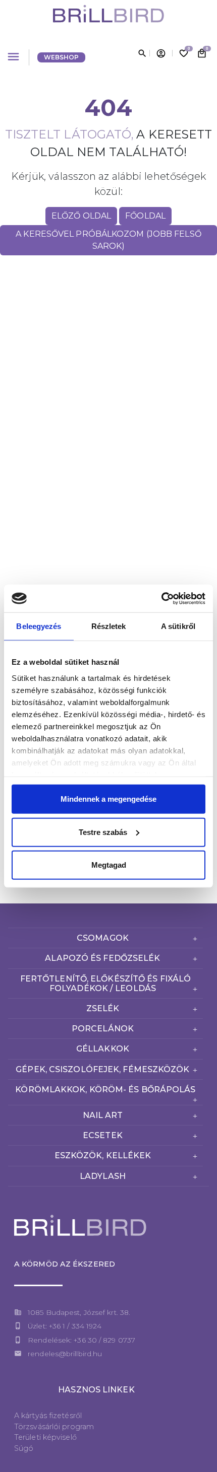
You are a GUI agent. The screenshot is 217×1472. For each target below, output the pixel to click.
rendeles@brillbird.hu (65, 1354)
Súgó (23, 1448)
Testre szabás (103, 831)
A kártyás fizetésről (48, 1415)
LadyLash (103, 1176)
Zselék (103, 1008)
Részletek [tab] (108, 626)
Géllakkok (102, 1049)
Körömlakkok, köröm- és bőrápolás (105, 1089)
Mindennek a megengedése (108, 799)
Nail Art (103, 1115)
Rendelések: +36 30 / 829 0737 (81, 1340)
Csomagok (103, 938)
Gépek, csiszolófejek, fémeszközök (102, 1069)
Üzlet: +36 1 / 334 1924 (64, 1326)
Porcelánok (103, 1028)
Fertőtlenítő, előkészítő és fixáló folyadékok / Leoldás (105, 983)
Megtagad (108, 865)
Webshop (61, 57)
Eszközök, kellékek (103, 1155)
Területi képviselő (45, 1437)
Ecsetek (103, 1135)
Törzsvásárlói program (54, 1426)
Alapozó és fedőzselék (102, 958)
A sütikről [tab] (178, 626)
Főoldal (145, 216)
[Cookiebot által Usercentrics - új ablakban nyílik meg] (161, 598)
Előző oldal (81, 216)
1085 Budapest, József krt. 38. (79, 1312)
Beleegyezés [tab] (38, 626)
